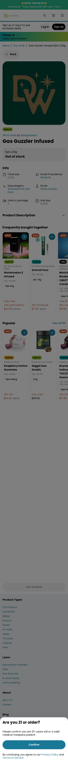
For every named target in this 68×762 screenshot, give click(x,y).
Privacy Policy (50, 754)
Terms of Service (13, 758)
